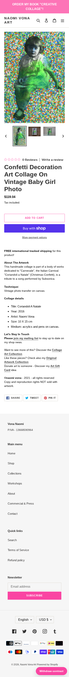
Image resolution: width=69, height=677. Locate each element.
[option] (19, 136)
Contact (12, 513)
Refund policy (16, 560)
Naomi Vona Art (17, 20)
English (23, 619)
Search (12, 540)
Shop (11, 463)
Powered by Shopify (47, 664)
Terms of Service (18, 550)
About (11, 493)
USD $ (43, 619)
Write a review (52, 160)
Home (11, 453)
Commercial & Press (21, 503)
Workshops (15, 483)
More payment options (34, 237)
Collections (14, 473)
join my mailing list (26, 338)
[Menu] (62, 20)
